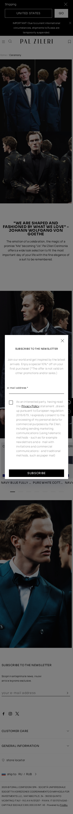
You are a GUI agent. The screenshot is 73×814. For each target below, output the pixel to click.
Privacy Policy (30, 406)
